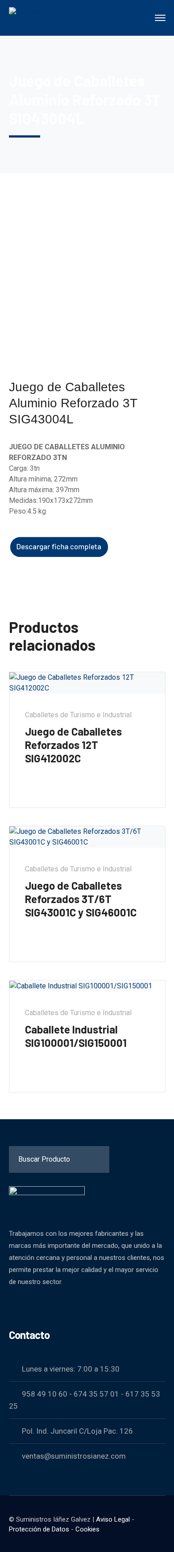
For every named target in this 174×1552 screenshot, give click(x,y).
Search (157, 1155)
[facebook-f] (13, 1305)
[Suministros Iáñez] (40, 17)
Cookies (87, 1529)
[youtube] (35, 1305)
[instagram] (58, 1305)
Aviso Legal (113, 1519)
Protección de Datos (39, 1529)
